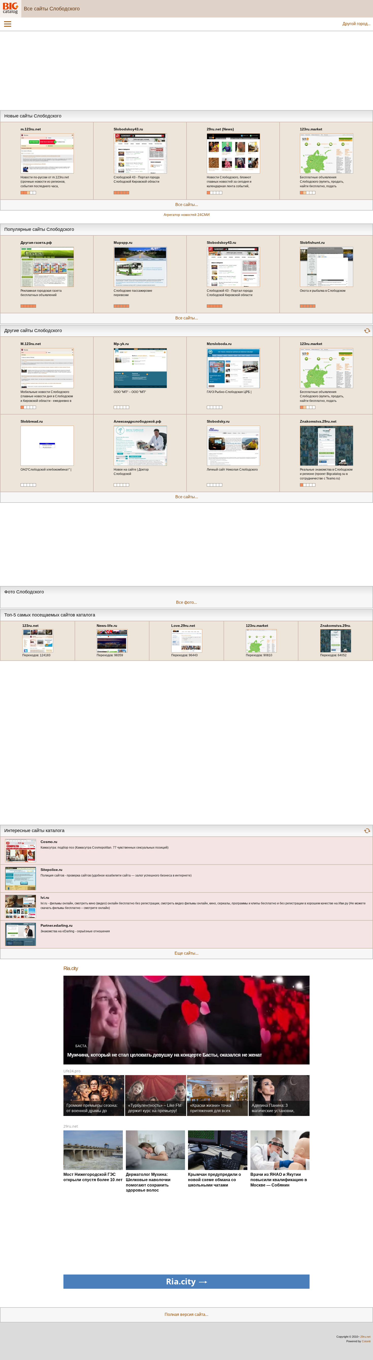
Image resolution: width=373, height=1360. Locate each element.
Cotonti (366, 1341)
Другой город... (356, 24)
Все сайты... (186, 204)
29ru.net (70, 1126)
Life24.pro (71, 1071)
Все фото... (186, 602)
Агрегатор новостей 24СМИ (187, 215)
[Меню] (7, 24)
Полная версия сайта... (186, 1314)
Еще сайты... (186, 953)
